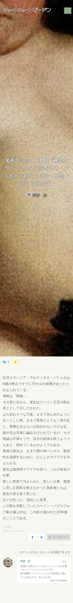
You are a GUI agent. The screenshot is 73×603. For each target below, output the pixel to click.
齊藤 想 (40, 195)
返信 (64, 561)
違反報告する (60, 537)
